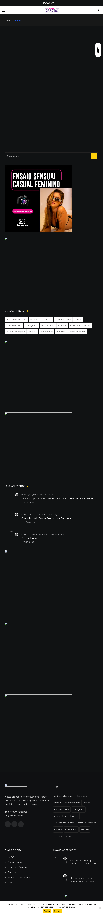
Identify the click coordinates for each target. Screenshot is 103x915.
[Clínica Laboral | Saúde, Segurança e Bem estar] (11, 518)
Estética (62, 325)
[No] (99, 908)
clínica (78, 319)
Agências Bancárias (16, 319)
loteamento (47, 331)
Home (8, 20)
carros (25, 534)
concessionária (14, 325)
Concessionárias (40, 534)
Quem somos (15, 862)
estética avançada (16, 331)
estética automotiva (80, 325)
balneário (35, 319)
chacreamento (63, 319)
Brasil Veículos (29, 538)
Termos (57, 911)
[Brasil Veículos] (11, 538)
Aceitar (47, 911)
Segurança (52, 515)
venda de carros (77, 331)
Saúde (42, 515)
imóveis (32, 331)
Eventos (37, 495)
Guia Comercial (29, 515)
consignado (31, 325)
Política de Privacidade (20, 877)
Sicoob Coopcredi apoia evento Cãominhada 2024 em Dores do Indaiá (58, 498)
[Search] (99, 10)
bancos (48, 319)
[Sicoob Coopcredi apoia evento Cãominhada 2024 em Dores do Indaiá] (11, 498)
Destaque (26, 495)
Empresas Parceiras (18, 867)
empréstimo (47, 325)
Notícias (61, 331)
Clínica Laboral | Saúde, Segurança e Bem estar (46, 518)
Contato (12, 882)
